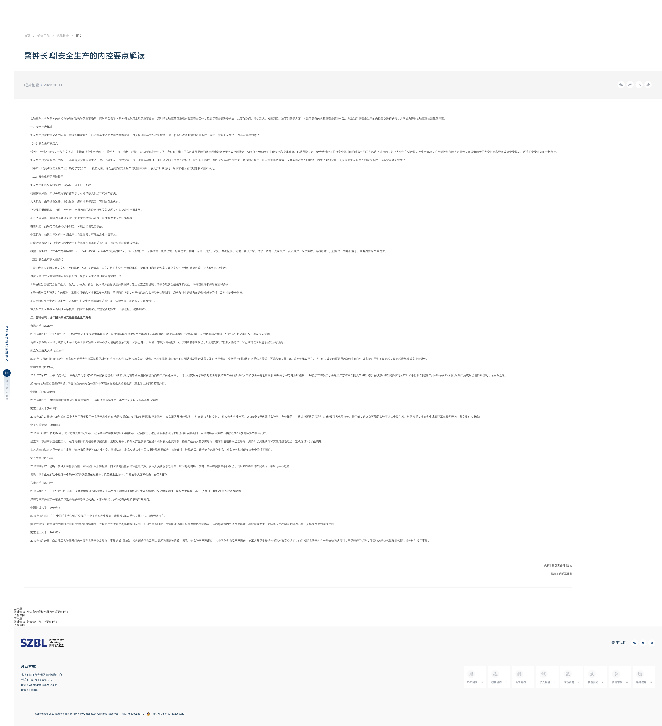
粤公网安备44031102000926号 (170, 713)
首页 (27, 36)
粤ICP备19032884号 (133, 713)
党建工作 (43, 36)
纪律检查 (63, 36)
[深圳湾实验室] (42, 643)
